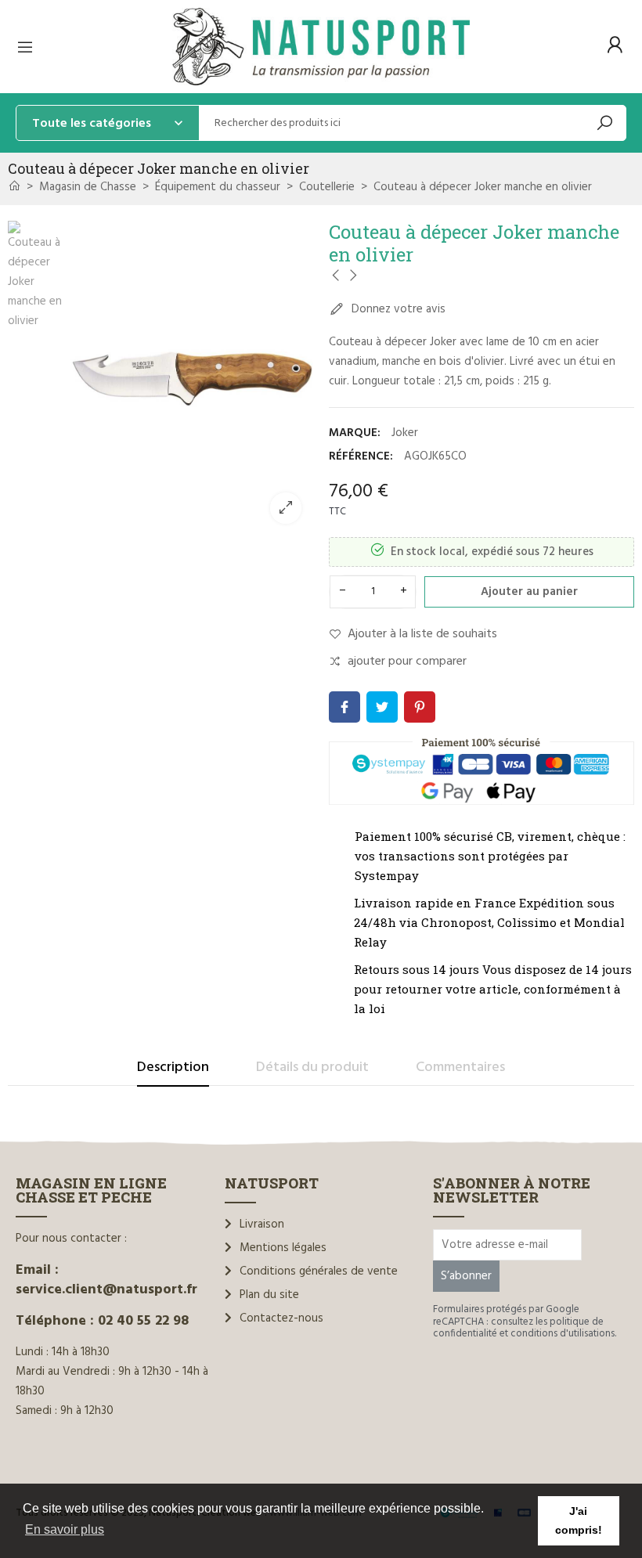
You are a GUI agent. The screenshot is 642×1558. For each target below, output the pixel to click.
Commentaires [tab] (460, 1067)
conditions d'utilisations (562, 1333)
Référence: (361, 456)
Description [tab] (173, 1067)
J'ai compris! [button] (578, 1520)
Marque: (355, 433)
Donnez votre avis (396, 309)
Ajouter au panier (529, 591)
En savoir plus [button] (64, 1529)
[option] (191, 378)
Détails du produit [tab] (312, 1067)
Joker (404, 433)
